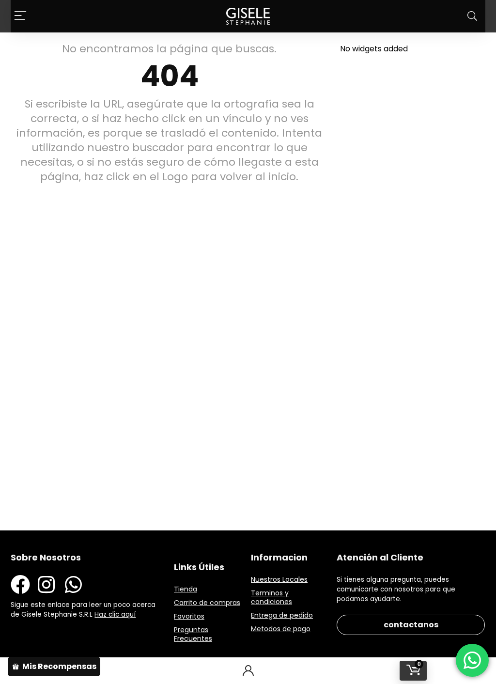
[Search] (472, 16)
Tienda (185, 589)
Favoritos (189, 616)
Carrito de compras (207, 602)
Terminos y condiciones (271, 597)
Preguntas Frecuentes (193, 634)
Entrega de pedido (282, 615)
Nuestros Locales (279, 579)
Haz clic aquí (115, 614)
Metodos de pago (280, 629)
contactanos (411, 624)
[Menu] (20, 16)
